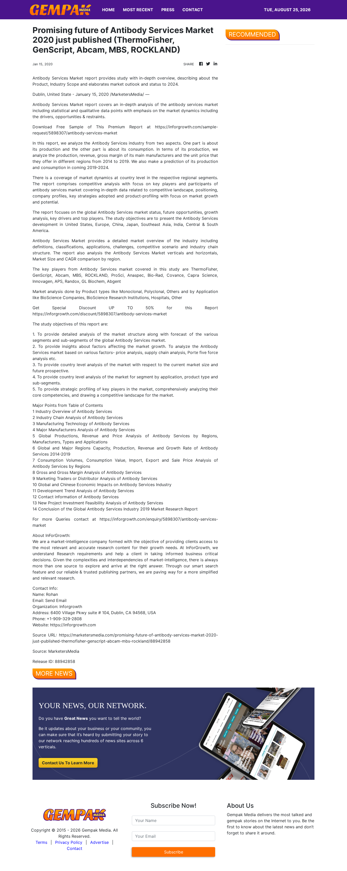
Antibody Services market (123, 212)
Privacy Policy (68, 842)
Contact (74, 848)
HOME (108, 9)
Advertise (99, 842)
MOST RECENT (138, 9)
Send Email (56, 600)
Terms (41, 842)
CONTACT (192, 9)
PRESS (167, 9)
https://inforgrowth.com (73, 624)
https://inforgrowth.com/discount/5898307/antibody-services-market (100, 313)
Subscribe (173, 851)
